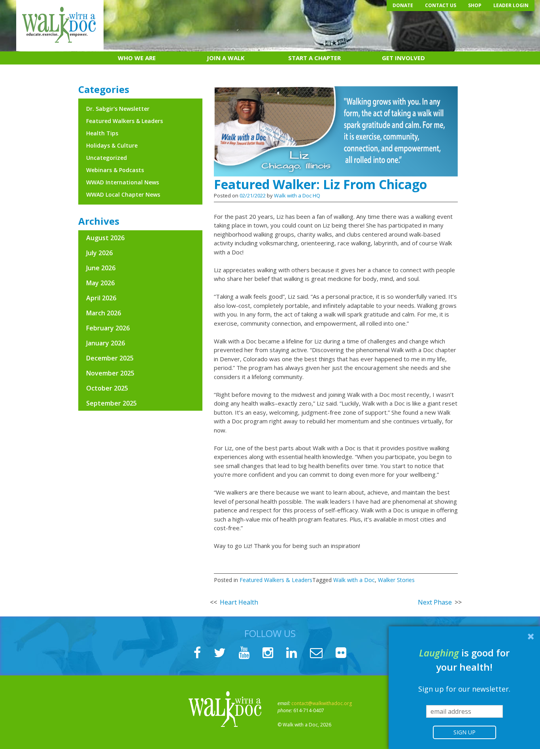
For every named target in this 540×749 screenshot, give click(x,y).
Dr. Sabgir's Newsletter (117, 108)
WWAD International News (122, 182)
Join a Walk (226, 58)
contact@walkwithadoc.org (321, 703)
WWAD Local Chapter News (123, 194)
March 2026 (103, 313)
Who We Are (137, 58)
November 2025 (110, 373)
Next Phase (435, 602)
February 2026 (108, 328)
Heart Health (239, 602)
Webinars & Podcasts (115, 170)
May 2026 (100, 283)
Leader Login (511, 5)
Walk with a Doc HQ (297, 195)
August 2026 (105, 237)
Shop (474, 5)
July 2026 (99, 252)
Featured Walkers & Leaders (276, 580)
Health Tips (102, 133)
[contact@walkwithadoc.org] (316, 654)
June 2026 (100, 268)
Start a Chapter (314, 58)
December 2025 (110, 358)
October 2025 (107, 388)
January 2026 (105, 343)
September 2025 (111, 403)
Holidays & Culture (112, 145)
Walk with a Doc (354, 580)
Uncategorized (106, 157)
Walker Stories (396, 580)
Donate (403, 5)
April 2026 (101, 298)
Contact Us (440, 5)
